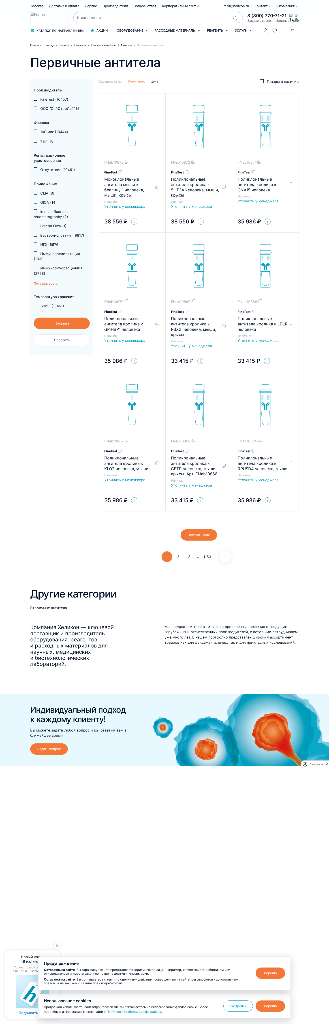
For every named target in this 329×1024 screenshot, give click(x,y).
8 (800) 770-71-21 (267, 15)
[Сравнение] (283, 30)
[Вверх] (320, 887)
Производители (115, 6)
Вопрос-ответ (145, 6)
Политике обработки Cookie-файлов (134, 1011)
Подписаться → (32, 1013)
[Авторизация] (265, 30)
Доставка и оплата (64, 6)
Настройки (238, 1006)
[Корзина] (292, 30)
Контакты (262, 6)
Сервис (91, 6)
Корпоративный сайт (179, 6)
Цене (154, 81)
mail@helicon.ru (236, 6)
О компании (286, 6)
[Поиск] (234, 17)
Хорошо (270, 973)
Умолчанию (136, 81)
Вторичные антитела (48, 608)
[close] (327, 764)
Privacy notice (316, 764)
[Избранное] (274, 30)
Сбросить (62, 340)
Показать (61, 323)
